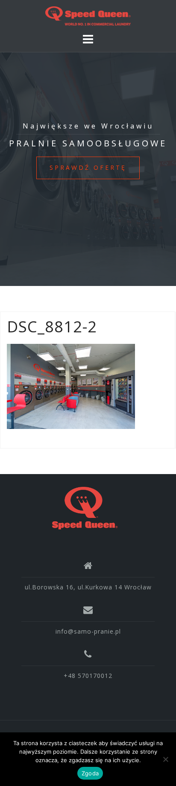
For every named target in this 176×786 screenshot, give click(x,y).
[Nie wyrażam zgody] (165, 759)
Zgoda (90, 773)
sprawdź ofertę (88, 167)
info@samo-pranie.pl (88, 631)
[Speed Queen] (84, 507)
